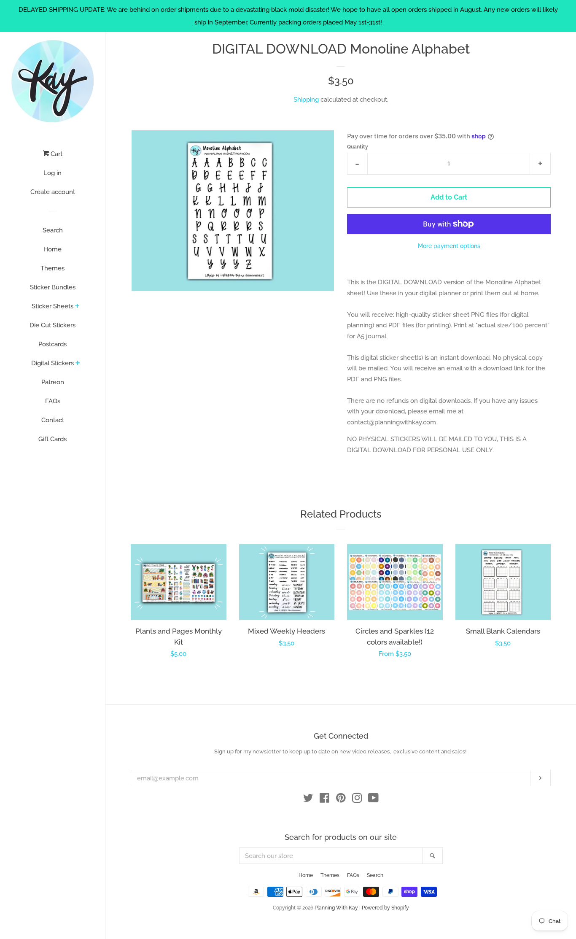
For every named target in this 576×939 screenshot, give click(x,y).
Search (53, 230)
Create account (52, 192)
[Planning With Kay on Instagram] (357, 800)
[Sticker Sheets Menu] (77, 306)
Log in (52, 173)
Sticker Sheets (52, 306)
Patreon (52, 382)
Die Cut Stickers (52, 325)
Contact (52, 420)
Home (52, 249)
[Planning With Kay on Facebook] (324, 800)
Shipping (306, 99)
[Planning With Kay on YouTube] (373, 800)
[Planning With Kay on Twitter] (308, 800)
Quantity (357, 147)
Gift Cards (52, 439)
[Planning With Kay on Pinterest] (341, 800)
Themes (52, 268)
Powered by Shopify (385, 908)
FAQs (52, 401)
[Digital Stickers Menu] (78, 363)
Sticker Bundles (52, 287)
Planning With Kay (336, 908)
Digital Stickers (52, 363)
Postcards (52, 344)
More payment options (449, 246)
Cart (55, 154)
